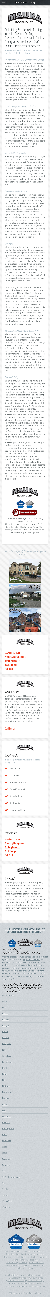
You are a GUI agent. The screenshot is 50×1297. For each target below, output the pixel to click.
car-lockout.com (27, 1275)
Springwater (6, 1165)
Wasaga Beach (7, 1201)
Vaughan (5, 1195)
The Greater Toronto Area (11, 1177)
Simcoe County (7, 1159)
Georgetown (6, 1056)
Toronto (5, 1189)
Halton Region (7, 1062)
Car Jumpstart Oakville (18, 1283)
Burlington (5, 1026)
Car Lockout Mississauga (36, 1281)
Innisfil (4, 1068)
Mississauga (6, 1086)
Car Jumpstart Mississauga (17, 1281)
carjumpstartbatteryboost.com (34, 1286)
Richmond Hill (6, 1141)
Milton (4, 1080)
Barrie (4, 1007)
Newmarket (6, 1098)
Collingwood (6, 1044)
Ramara (4, 1135)
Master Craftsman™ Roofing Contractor (15, 962)
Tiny (3, 1183)
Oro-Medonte (6, 1117)
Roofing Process (12, 661)
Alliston (4, 1001)
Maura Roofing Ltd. (35, 1293)
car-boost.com (40, 1275)
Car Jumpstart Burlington (17, 1278)
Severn (4, 1147)
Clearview (5, 1038)
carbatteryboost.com (14, 1286)
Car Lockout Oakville (34, 1283)
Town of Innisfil (12, 1263)
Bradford (5, 1014)
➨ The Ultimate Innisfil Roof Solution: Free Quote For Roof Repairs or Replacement (25, 930)
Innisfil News (23, 1263)
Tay (3, 1171)
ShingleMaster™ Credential (31, 960)
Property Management (15, 657)
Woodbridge (6, 1207)
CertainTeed (36, 962)
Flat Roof (9, 669)
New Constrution (12, 653)
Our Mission (10, 728)
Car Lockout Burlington (35, 1278)
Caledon (5, 1032)
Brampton (5, 1020)
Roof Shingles (11, 665)
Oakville (4, 1104)
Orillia (4, 1110)
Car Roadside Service (13, 1275)
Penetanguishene (8, 1129)
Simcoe (4, 1153)
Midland (4, 1074)
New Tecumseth (7, 1092)
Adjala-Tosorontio (8, 995)
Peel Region (6, 1123)
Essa (3, 1050)
